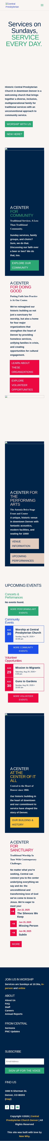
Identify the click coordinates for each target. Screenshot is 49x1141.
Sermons (10, 1028)
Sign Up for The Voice (24, 1070)
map (8, 1099)
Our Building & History (22, 822)
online (21, 988)
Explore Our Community (21, 265)
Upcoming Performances (23, 558)
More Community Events (23, 649)
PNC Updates (12, 1031)
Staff (7, 1007)
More (16, 944)
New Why (24, 1136)
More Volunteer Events (23, 698)
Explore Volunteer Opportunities (22, 385)
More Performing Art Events (23, 611)
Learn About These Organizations (22, 367)
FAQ (7, 1003)
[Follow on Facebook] (7, 1107)
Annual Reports (13, 1014)
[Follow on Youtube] (17, 1107)
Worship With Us (19, 124)
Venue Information (21, 543)
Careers (9, 1010)
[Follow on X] (12, 1107)
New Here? (14, 134)
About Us (10, 1000)
